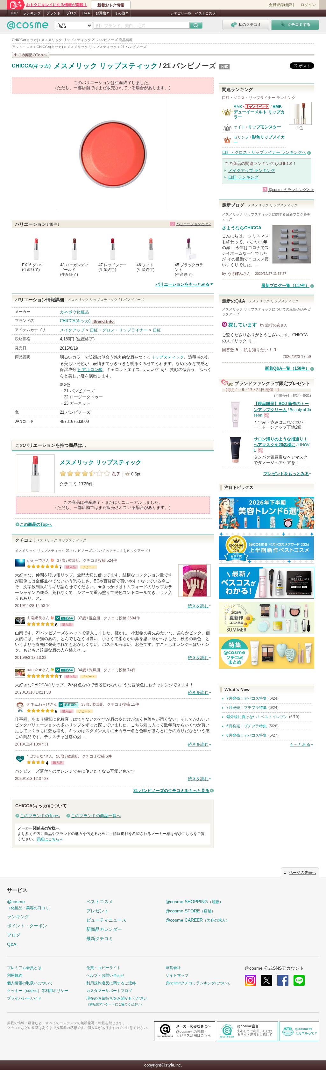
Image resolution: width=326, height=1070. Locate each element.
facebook (282, 980)
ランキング (32, 13)
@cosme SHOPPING (194, 901)
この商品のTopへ (36, 524)
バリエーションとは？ (193, 224)
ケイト (239, 127)
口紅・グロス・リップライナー (119, 330)
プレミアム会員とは (24, 968)
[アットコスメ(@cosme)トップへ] (27, 27)
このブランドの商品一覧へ (96, 815)
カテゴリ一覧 (180, 13)
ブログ (71, 13)
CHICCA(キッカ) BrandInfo (105, 321)
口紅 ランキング (243, 177)
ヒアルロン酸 (90, 369)
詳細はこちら (48, 839)
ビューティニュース (106, 920)
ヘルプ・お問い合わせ (105, 975)
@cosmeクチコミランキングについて (198, 983)
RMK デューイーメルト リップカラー (259, 111)
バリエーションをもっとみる (182, 284)
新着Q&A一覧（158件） (287, 368)
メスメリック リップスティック (105, 66)
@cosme (30, 904)
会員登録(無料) (281, 5)
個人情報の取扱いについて (30, 983)
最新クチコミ (99, 938)
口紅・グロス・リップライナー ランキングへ (264, 152)
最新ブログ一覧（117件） (285, 285)
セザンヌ (241, 137)
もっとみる (300, 744)
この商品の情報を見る (30, 55)
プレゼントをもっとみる (286, 473)
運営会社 (173, 968)
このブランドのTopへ (40, 815)
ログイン (308, 5)
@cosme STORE (190, 910)
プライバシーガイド (24, 998)
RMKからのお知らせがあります (256, 106)
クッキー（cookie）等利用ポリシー (37, 990)
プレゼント (97, 910)
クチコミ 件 (76, 483)
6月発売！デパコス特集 (246, 735)
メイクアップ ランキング (251, 170)
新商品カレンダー (104, 929)
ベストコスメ (205, 13)
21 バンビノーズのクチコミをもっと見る (171, 790)
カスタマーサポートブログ (109, 990)
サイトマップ (177, 975)
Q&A (86, 13)
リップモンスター (264, 127)
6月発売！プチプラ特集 (246, 726)
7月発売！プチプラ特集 (246, 707)
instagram (250, 980)
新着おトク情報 (110, 5)
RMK (238, 106)
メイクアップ (72, 330)
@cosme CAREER (198, 920)
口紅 (157, 330)
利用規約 (14, 975)
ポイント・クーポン (27, 925)
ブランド (53, 13)
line (299, 980)
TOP (14, 13)
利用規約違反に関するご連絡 (111, 983)
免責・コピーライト (103, 968)
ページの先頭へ (302, 872)
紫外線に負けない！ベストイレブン (256, 717)
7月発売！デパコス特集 (246, 698)
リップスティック (167, 357)
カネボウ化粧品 (74, 312)
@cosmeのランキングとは (291, 190)
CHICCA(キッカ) (31, 66)
